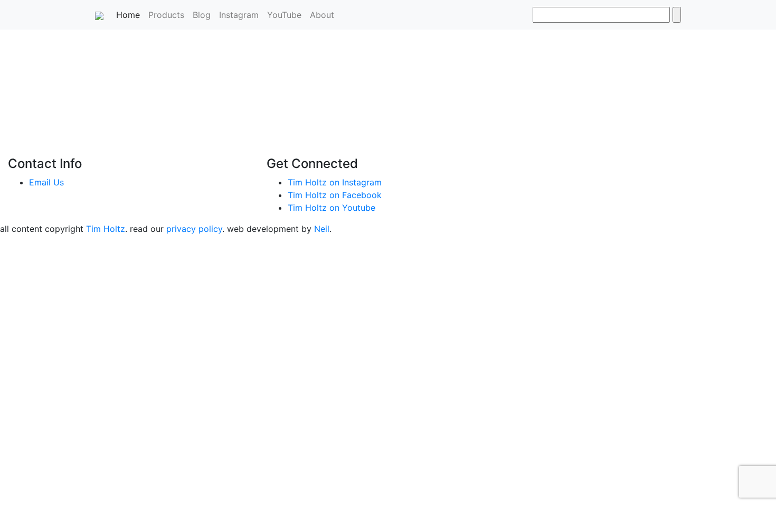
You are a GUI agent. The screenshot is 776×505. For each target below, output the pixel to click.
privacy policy (194, 228)
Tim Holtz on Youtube (331, 207)
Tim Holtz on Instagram (335, 182)
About (322, 15)
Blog (202, 15)
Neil (321, 228)
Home (130, 15)
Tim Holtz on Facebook (335, 195)
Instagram (239, 15)
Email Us (46, 182)
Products (166, 15)
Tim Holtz (105, 228)
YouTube (284, 15)
